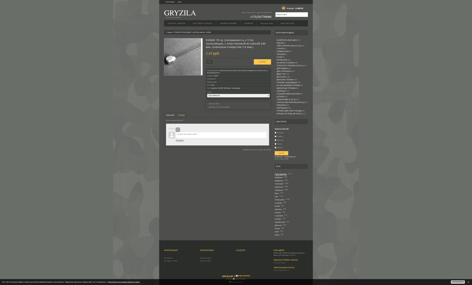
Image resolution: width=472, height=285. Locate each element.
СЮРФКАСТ (283, 91)
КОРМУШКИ (283, 60)
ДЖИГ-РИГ (283, 74)
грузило (281, 174)
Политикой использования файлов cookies (124, 282)
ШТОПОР (282, 97)
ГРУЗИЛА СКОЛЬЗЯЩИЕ (288, 82)
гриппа (277, 228)
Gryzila (180, 13)
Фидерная (279, 181)
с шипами (278, 203)
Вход (179, 2)
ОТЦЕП (281, 57)
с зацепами (279, 216)
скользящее (279, 184)
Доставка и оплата (170, 261)
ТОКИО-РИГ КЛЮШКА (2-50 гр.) (291, 65)
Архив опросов (289, 157)
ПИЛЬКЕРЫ (283, 105)
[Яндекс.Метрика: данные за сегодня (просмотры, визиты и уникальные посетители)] (243, 276)
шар (276, 196)
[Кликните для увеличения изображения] (182, 56)
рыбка (277, 235)
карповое (278, 209)
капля (277, 232)
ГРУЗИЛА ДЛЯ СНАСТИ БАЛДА (290, 111)
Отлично (280, 133)
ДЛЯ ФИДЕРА (284, 68)
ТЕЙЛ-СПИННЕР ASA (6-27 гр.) (290, 46)
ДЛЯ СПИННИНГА (286, 71)
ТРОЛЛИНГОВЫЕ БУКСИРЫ (289, 94)
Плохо (279, 144)
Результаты (279, 157)
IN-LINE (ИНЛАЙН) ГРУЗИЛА (290, 85)
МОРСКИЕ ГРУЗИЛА (287, 80)
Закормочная (280, 222)
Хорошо (280, 136)
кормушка (279, 177)
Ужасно (280, 147)
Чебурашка (279, 190)
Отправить (180, 141)
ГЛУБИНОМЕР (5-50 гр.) (288, 99)
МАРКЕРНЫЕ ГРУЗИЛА (287, 88)
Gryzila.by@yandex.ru (281, 270)
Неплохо (280, 140)
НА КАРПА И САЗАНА (287, 63)
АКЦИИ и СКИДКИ (205, 258)
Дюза (277, 193)
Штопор (278, 212)
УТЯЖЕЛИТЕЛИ (284, 51)
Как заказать (168, 258)
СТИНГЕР (281, 48)
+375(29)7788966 (260, 17)
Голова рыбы (279, 200)
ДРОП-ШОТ (283, 77)
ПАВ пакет (227, 88)
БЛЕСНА (281, 43)
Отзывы (181, 115)
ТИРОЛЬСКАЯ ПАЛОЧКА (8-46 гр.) (292, 102)
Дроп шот (278, 225)
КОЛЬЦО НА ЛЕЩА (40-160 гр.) (291, 113)
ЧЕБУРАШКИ (284, 108)
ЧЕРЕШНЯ (282, 54)
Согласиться (458, 282)
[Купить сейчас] (213, 103)
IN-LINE (277, 206)
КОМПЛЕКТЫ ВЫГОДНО (288, 40)
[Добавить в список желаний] (218, 107)
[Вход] (178, 129)
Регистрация (170, 2)
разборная (279, 187)
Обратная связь (205, 261)
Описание (170, 115)
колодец (278, 219)
